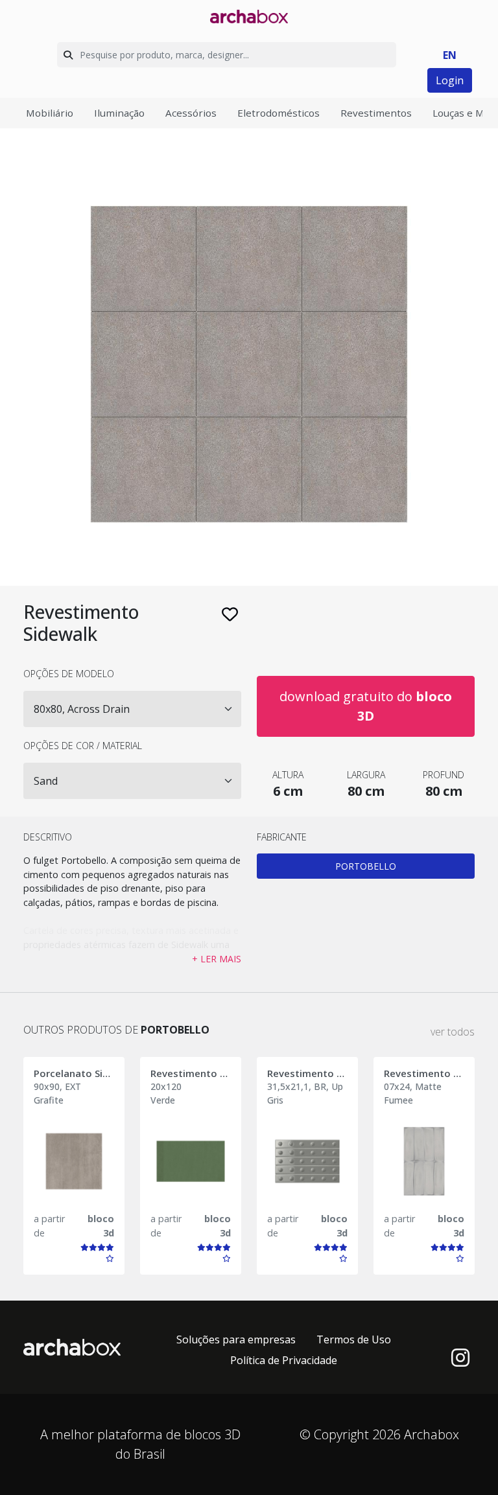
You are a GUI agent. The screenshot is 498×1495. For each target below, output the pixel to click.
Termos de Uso (353, 1339)
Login (450, 80)
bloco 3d (101, 1225)
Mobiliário (49, 112)
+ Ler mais (216, 959)
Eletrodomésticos (278, 112)
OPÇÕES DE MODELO (68, 673)
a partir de (49, 1225)
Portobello (365, 866)
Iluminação (119, 112)
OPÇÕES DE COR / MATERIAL (82, 745)
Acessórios (191, 112)
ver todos (453, 1032)
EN (449, 55)
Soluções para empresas (236, 1339)
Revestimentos (376, 112)
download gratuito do (365, 706)
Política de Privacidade (283, 1360)
